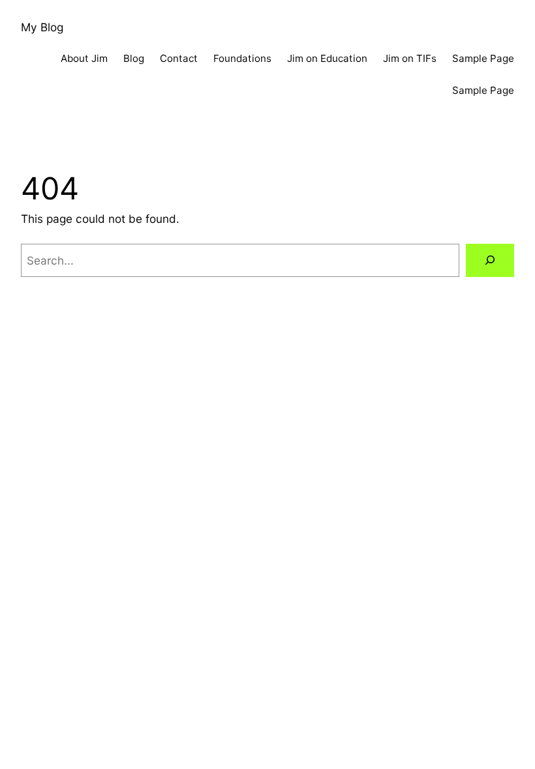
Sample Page (483, 58)
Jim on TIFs (409, 58)
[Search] (490, 260)
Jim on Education (327, 58)
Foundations (242, 58)
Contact (179, 58)
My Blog (42, 27)
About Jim (84, 58)
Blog (133, 58)
